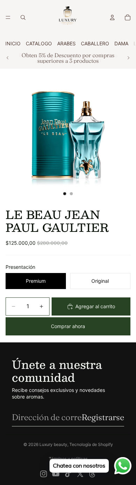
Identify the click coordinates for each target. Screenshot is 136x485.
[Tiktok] (68, 474)
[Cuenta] (112, 17)
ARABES (66, 43)
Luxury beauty (53, 444)
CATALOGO (39, 43)
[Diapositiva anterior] (7, 58)
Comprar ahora (68, 326)
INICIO (13, 43)
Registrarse (103, 417)
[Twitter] (80, 474)
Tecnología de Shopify (91, 444)
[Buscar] (23, 17)
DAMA (121, 43)
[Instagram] (43, 474)
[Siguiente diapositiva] (128, 58)
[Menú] (8, 17)
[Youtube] (56, 474)
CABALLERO (95, 43)
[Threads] (92, 474)
